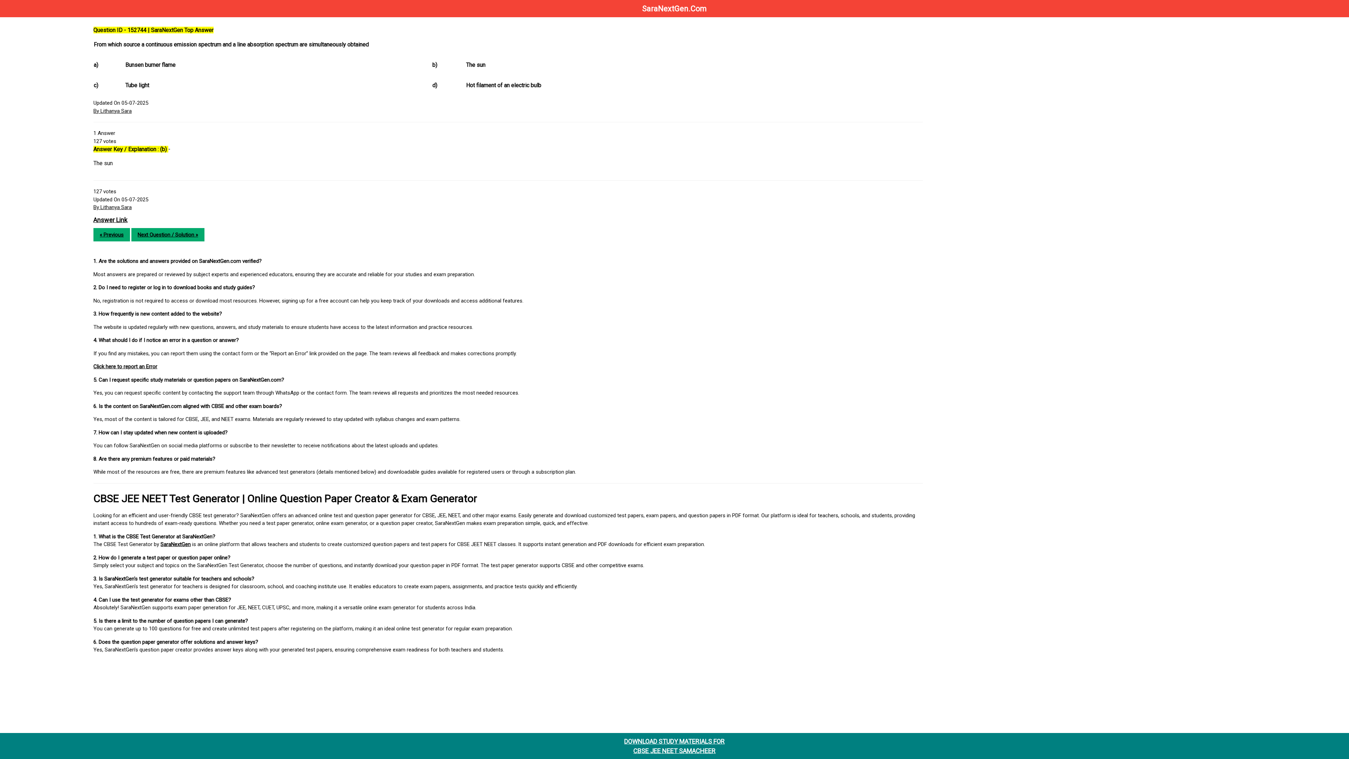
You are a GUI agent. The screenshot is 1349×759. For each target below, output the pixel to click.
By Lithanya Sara (112, 111)
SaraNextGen (176, 544)
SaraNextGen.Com (674, 8)
